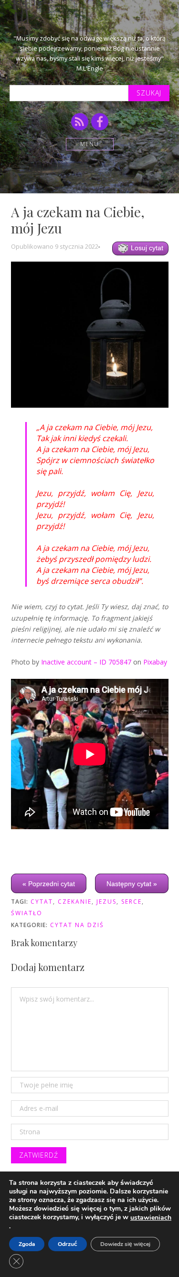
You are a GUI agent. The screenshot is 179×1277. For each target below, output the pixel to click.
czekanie (75, 901)
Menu (89, 144)
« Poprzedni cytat (48, 883)
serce (131, 901)
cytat (42, 901)
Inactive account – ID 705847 (86, 661)
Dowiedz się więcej (125, 1244)
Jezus (106, 901)
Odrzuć (67, 1244)
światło (26, 913)
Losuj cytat (146, 248)
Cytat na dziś (77, 925)
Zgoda (27, 1244)
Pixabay (155, 661)
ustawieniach (150, 1218)
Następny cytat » (131, 883)
